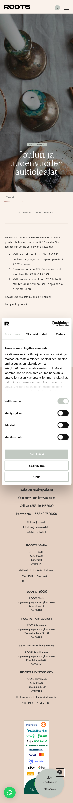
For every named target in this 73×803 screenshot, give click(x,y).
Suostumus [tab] (12, 334)
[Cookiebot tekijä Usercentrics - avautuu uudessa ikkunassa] (52, 323)
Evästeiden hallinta (36, 532)
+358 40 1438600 (42, 506)
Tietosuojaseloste (36, 522)
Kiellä (36, 477)
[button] (10, 792)
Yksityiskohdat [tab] (36, 334)
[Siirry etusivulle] (17, 8)
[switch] (63, 413)
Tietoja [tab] (60, 334)
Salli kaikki (36, 454)
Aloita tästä (50, 789)
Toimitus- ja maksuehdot (36, 527)
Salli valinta (36, 465)
